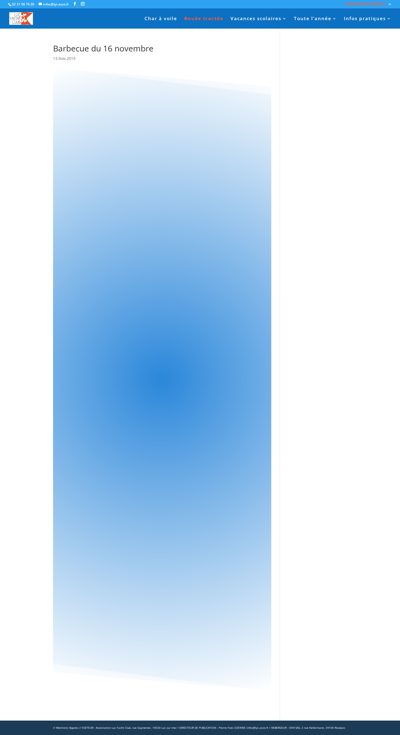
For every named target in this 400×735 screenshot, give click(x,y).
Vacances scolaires (255, 19)
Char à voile (160, 19)
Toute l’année (312, 19)
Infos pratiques (365, 19)
